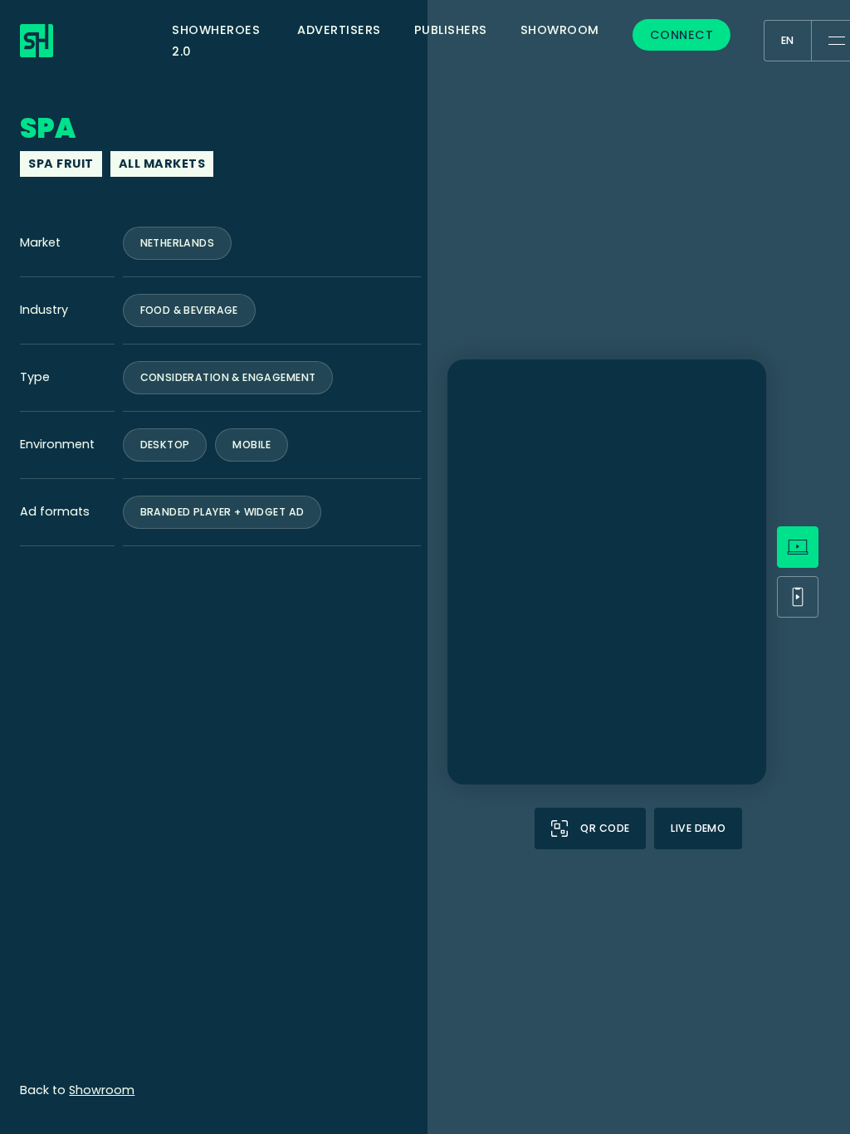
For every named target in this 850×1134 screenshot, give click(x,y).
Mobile (251, 444)
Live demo (698, 828)
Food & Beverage (189, 310)
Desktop (165, 444)
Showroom (101, 1090)
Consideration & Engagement (228, 377)
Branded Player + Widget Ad (222, 512)
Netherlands (177, 243)
